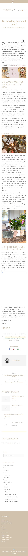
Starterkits (6, 487)
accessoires (8, 336)
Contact (3, 519)
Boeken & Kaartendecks (9, 465)
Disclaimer (4, 541)
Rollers (6, 484)
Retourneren (4, 525)
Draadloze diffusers (8, 475)
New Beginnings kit (17, 405)
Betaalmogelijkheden (6, 521)
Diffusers (5, 472)
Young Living (7, 489)
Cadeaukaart (6, 470)
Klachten (3, 527)
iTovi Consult (6, 477)
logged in (10, 443)
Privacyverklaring (5, 539)
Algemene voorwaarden (7, 537)
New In (5, 480)
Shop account (4, 529)
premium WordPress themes (19, 551)
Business (5, 468)
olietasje (11, 340)
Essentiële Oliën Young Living (10, 338)
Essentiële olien (22, 336)
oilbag (23, 338)
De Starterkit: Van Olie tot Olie (17, 65)
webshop (16, 340)
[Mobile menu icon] (25, 10)
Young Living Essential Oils (11, 496)
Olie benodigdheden (8, 482)
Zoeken (23, 455)
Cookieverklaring (5, 535)
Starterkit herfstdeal (17, 422)
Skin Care (7, 492)
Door (16, 334)
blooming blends (14, 336)
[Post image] (6, 399)
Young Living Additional (10, 494)
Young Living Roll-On (10, 499)
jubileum (18, 338)
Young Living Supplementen (11, 501)
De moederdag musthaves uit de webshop (13, 415)
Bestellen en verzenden (7, 523)
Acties (10, 334)
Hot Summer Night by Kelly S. (18, 397)
